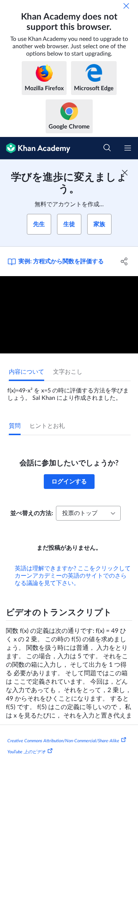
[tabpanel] (69, 391)
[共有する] (124, 261)
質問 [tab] (15, 426)
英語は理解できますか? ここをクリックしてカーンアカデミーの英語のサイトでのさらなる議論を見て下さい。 (73, 575)
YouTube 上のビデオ (26, 752)
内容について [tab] (26, 372)
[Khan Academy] (35, 148)
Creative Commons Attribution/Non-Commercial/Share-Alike (63, 741)
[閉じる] (126, 6)
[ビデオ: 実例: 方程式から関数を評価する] (69, 315)
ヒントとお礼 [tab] (47, 426)
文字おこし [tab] (67, 372)
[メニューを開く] (127, 148)
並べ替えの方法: (31, 513)
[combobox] (88, 513)
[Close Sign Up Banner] (124, 172)
